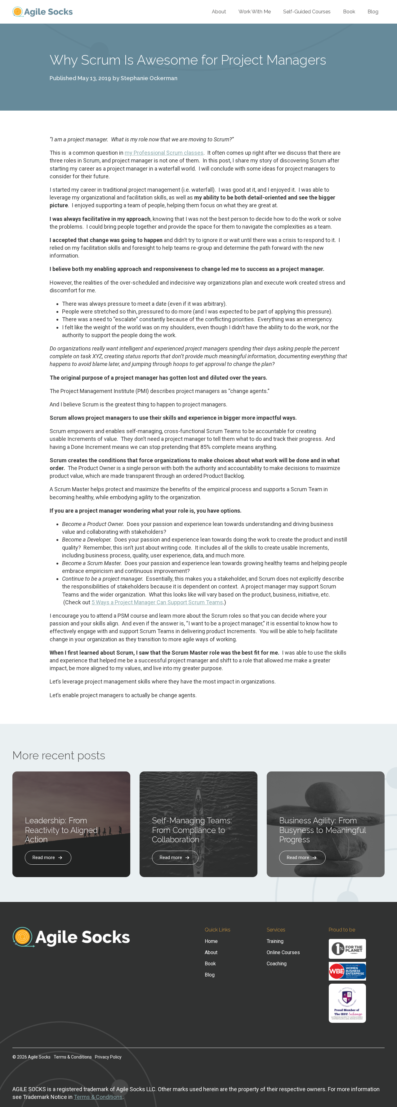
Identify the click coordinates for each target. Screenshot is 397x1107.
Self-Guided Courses (307, 12)
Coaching (277, 963)
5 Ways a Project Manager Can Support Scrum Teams (157, 602)
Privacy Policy (108, 1056)
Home (211, 941)
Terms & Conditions (73, 1056)
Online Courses (283, 952)
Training (275, 941)
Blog (373, 12)
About (219, 12)
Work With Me (255, 12)
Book (349, 12)
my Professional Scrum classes (164, 152)
